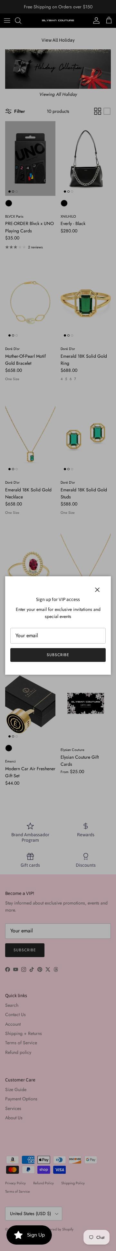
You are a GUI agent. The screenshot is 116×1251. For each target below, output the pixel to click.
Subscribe (58, 655)
